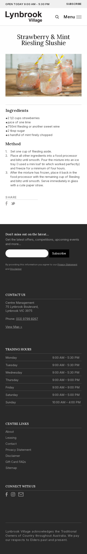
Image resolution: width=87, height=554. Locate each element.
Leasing (10, 438)
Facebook (6, 203)
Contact (11, 444)
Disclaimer (16, 269)
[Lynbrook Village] (24, 17)
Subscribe (74, 3)
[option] (43, 75)
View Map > (13, 327)
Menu (69, 16)
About (9, 432)
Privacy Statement (67, 264)
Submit (82, 22)
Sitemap (11, 468)
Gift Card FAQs (15, 462)
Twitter (13, 203)
